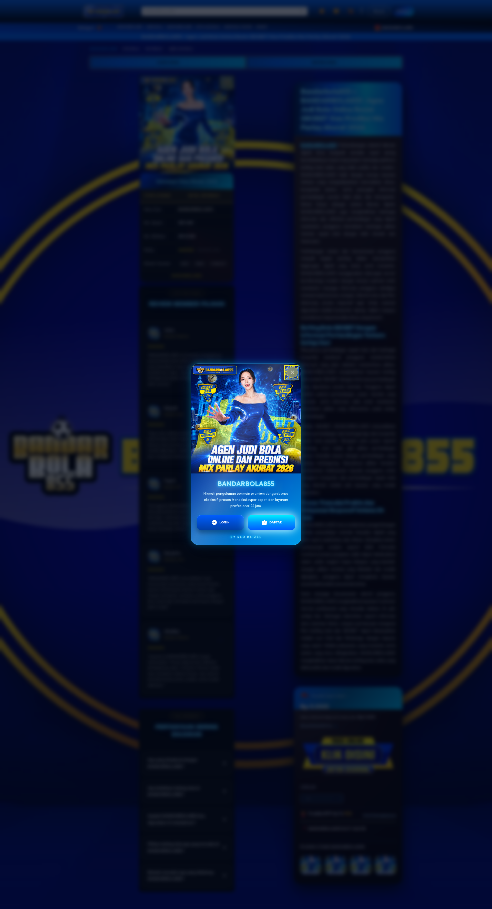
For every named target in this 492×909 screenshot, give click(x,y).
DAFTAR (275, 520)
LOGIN (224, 520)
